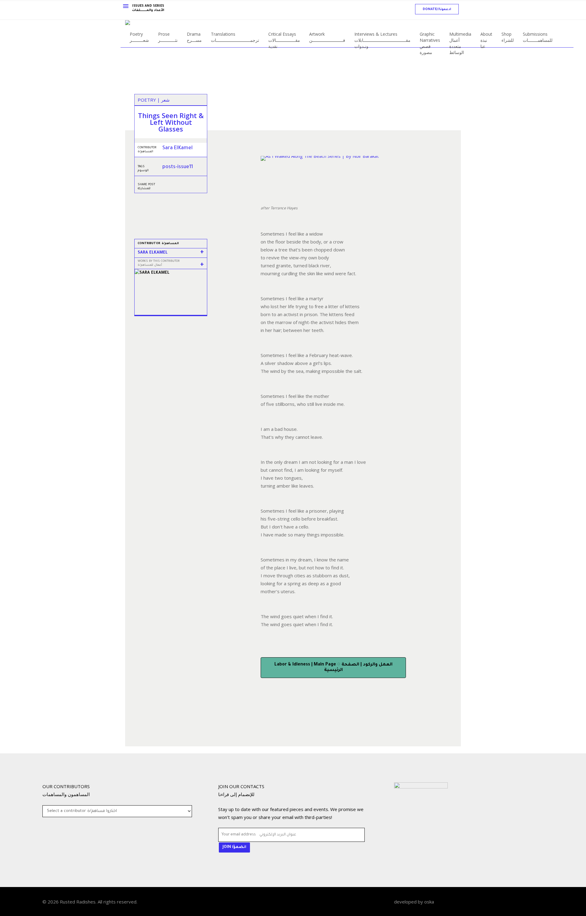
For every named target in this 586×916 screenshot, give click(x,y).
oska (429, 902)
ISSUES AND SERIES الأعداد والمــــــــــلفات (148, 8)
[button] (437, 9)
